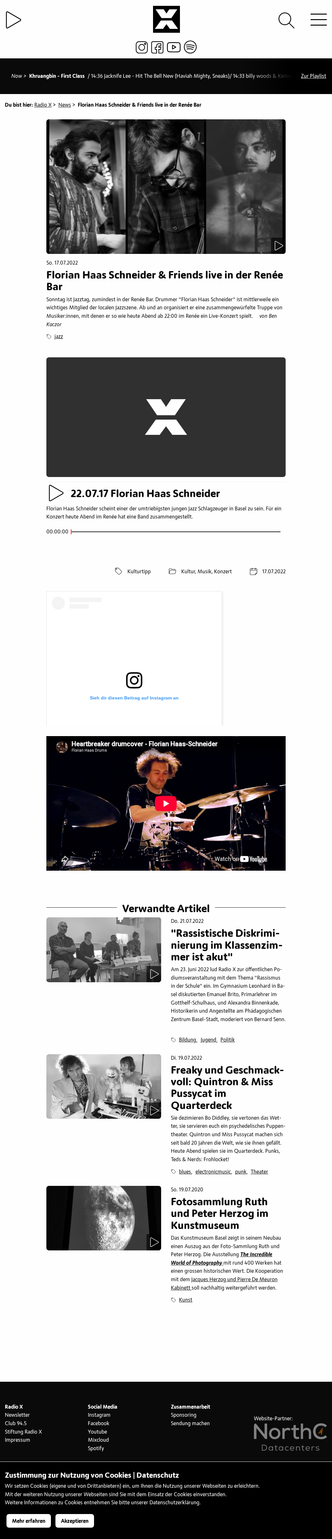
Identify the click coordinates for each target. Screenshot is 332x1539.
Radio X (43, 105)
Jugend (208, 1040)
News (64, 105)
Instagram (99, 1415)
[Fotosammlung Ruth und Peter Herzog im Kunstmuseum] (103, 1218)
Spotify (96, 1448)
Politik (227, 1040)
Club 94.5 (16, 1423)
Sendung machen (190, 1423)
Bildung (187, 1040)
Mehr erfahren (28, 1521)
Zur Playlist (313, 76)
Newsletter (17, 1415)
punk (240, 1172)
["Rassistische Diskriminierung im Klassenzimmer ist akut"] (103, 949)
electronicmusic (213, 1172)
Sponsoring (183, 1415)
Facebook (98, 1423)
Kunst (185, 1300)
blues (185, 1172)
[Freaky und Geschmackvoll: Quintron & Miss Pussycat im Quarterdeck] (103, 1086)
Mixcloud (98, 1440)
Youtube (97, 1432)
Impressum (17, 1440)
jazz (58, 336)
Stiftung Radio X (23, 1432)
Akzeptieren (75, 1521)
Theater (259, 1172)
